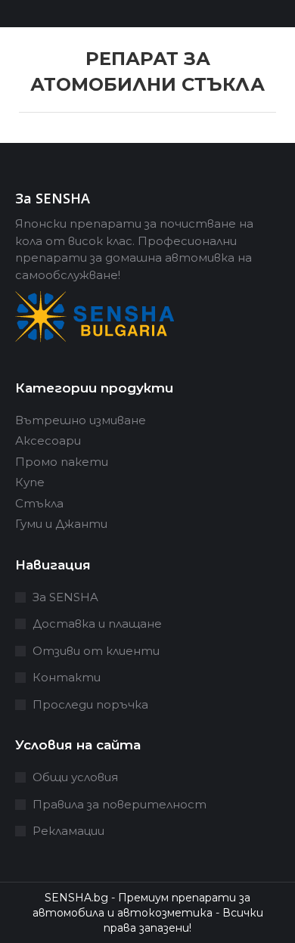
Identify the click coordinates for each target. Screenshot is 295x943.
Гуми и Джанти (61, 523)
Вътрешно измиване (80, 420)
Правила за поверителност (119, 804)
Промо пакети (61, 461)
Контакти (67, 677)
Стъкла (39, 503)
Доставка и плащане (97, 623)
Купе (30, 482)
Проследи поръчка (90, 704)
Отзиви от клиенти (96, 651)
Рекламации (68, 831)
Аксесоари (48, 440)
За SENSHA (65, 597)
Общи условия (75, 777)
